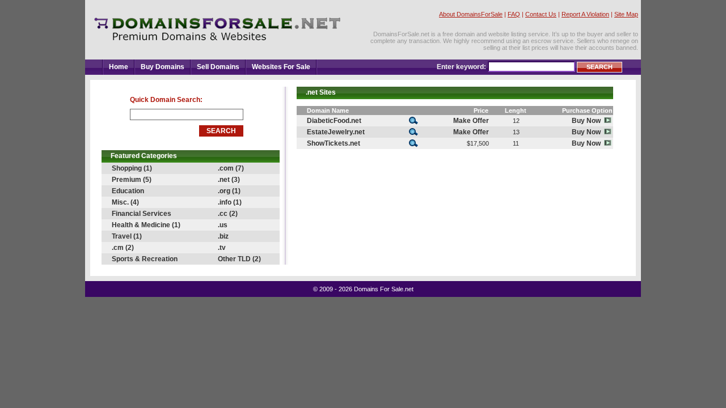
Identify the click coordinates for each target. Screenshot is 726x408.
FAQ (514, 14)
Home (118, 67)
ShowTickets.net (333, 143)
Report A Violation (585, 14)
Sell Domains (218, 67)
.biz (223, 236)
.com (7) (231, 168)
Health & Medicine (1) (146, 225)
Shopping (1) (132, 168)
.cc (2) (228, 214)
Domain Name (328, 110)
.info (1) (230, 202)
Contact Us (540, 14)
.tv (222, 248)
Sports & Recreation (145, 259)
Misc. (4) (125, 202)
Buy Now (588, 121)
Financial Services (141, 214)
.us (222, 225)
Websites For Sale (281, 67)
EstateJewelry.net (336, 132)
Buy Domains (162, 67)
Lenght (515, 110)
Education (128, 191)
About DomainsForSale (471, 14)
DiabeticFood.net (334, 121)
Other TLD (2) (239, 259)
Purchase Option (587, 110)
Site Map (626, 14)
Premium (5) (131, 180)
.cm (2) (123, 248)
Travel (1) (127, 236)
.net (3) (229, 180)
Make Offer (471, 121)
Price (481, 110)
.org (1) (229, 191)
